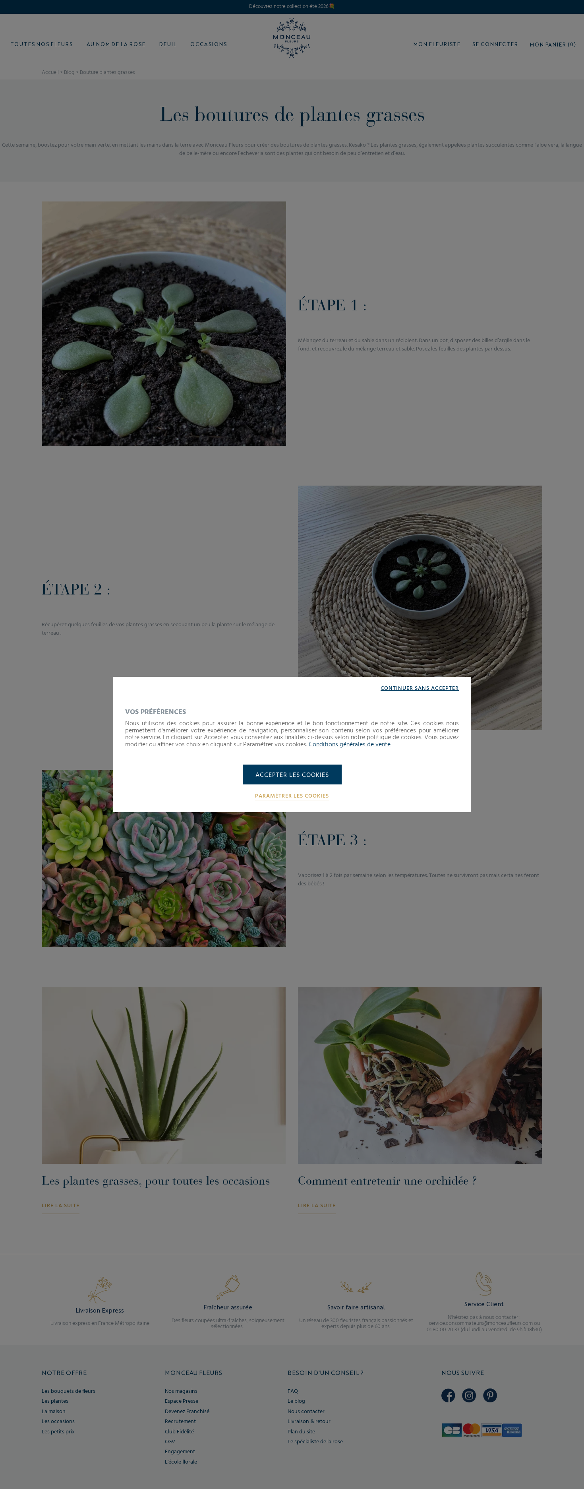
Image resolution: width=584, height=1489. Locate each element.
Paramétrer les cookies (292, 796)
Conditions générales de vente (350, 745)
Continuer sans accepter (420, 689)
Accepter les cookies (292, 775)
